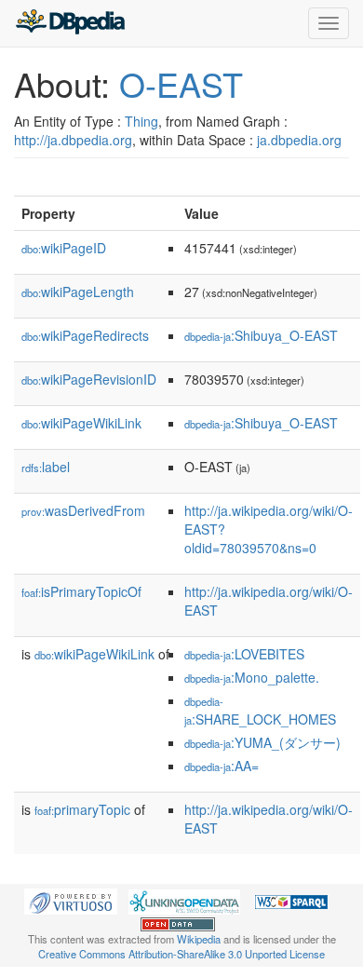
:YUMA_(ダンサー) (262, 742)
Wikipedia (199, 938)
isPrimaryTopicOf (81, 591)
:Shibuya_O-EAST (261, 335)
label (45, 466)
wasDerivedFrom (83, 510)
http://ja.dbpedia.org (73, 139)
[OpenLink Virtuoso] (70, 899)
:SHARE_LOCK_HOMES (260, 711)
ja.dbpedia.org (299, 139)
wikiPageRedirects (85, 335)
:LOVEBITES (244, 654)
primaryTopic (82, 809)
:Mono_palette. (251, 677)
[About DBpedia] (70, 23)
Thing (141, 121)
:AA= (221, 765)
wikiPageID (63, 247)
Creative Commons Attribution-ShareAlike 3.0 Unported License (181, 953)
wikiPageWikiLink (81, 423)
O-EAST (181, 83)
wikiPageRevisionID (88, 379)
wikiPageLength (77, 291)
